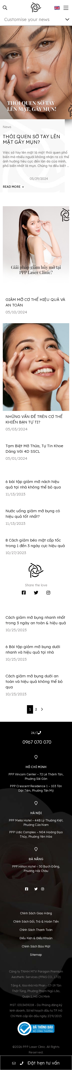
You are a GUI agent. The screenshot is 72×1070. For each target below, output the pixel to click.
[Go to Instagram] (48, 592)
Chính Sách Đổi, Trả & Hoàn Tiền (36, 921)
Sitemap (36, 954)
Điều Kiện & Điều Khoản (36, 938)
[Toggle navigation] (65, 7)
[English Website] (57, 8)
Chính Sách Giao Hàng (36, 913)
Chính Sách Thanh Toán (36, 930)
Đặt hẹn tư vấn (44, 1063)
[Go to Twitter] (36, 592)
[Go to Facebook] (24, 592)
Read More (12, 186)
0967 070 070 (37, 742)
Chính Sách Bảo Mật (36, 946)
